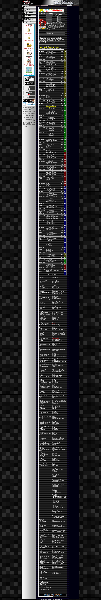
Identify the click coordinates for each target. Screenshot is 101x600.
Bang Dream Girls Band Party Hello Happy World (44, 291)
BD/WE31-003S (42, 68)
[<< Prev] (40, 12)
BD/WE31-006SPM (41, 90)
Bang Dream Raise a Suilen (44, 300)
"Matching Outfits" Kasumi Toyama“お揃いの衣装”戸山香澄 (50, 267)
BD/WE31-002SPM (41, 63)
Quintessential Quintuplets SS (57, 447)
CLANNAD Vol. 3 (42, 528)
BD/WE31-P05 (41, 267)
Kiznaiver (41, 374)
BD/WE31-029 (41, 240)
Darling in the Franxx (43, 316)
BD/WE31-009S (42, 108)
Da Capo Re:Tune (55, 315)
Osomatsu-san (54, 431)
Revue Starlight (42, 430)
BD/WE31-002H (42, 59)
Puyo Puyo (41, 418)
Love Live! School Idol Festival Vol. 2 (58, 400)
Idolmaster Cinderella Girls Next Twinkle (59, 361)
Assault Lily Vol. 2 (55, 285)
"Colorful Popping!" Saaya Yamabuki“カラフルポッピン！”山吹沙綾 (51, 166)
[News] (29, 6)
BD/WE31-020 (41, 179)
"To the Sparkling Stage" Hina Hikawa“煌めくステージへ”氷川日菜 (51, 64)
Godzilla (41, 335)
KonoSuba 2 (54, 384)
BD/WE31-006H (42, 86)
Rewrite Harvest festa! (56, 463)
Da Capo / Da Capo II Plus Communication (56, 311)
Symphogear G (54, 490)
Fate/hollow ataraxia (43, 543)
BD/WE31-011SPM (41, 124)
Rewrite (53, 462)
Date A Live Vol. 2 (55, 319)
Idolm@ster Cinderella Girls (44, 354)
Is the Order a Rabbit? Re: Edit (57, 367)
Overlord (41, 410)
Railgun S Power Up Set (56, 569)
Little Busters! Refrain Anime (44, 562)
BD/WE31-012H (42, 127)
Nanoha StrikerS (42, 405)
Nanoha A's (54, 421)
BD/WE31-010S (42, 115)
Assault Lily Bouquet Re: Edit (44, 283)
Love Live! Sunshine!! (43, 388)
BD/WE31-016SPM (41, 158)
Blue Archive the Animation (56, 298)
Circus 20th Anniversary (56, 305)
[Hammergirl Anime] (29, 105)
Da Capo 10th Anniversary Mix (45, 312)
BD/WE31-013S (42, 135)
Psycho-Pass (42, 577)
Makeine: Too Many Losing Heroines (58, 414)
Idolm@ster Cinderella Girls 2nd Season (59, 356)
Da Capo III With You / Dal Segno (57, 314)
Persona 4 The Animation (44, 412)
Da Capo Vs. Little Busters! (44, 534)
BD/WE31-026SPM (41, 225)
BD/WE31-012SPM (41, 131)
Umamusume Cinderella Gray (57, 511)
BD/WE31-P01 (41, 254)
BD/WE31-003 (41, 64)
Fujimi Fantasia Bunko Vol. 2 (44, 330)
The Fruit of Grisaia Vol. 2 (56, 503)
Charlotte (41, 308)
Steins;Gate (54, 477)
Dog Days (41, 540)
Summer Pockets (42, 441)
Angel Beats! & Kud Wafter (44, 279)
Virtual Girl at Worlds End (44, 591)
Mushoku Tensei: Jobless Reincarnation (43, 403)
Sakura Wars (42, 435)
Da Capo (41, 315)
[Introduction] (29, 8)
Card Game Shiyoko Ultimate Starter (58, 531)
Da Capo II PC (42, 532)
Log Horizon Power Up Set (56, 553)
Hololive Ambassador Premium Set (58, 537)
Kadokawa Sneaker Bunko (44, 366)
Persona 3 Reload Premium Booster (58, 566)
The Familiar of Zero (43, 452)
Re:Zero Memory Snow (56, 455)
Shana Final (42, 580)
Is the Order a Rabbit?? (43, 363)
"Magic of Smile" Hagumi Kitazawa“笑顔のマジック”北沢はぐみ (50, 85)
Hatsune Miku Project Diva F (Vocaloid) (58, 349)
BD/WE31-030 (41, 247)
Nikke (40, 406)
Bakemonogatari (42, 287)
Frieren (41, 328)
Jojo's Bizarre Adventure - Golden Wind (58, 370)
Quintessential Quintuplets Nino (45, 422)
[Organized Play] (29, 18)
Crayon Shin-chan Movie (44, 309)
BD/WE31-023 (41, 200)
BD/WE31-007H (42, 95)
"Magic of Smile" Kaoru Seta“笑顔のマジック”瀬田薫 (50, 78)
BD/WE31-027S (42, 230)
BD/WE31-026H (42, 222)
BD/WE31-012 (41, 125)
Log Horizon (42, 380)
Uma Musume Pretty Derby (44, 458)
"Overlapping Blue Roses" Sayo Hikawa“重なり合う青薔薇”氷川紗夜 (51, 207)
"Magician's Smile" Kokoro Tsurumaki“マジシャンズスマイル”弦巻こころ (51, 254)
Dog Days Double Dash (43, 539)
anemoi (41, 466)
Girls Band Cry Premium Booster (57, 535)
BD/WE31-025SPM (41, 219)
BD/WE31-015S (42, 151)
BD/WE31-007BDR (41, 93)
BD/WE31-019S (42, 176)
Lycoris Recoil (42, 391)
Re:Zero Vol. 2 (54, 456)
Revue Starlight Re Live (56, 461)
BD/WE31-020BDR (41, 181)
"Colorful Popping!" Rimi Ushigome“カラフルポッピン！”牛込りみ (51, 173)
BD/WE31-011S (42, 122)
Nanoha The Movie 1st (43, 571)
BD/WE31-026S (42, 223)
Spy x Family (42, 439)
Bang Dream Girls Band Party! (57, 293)
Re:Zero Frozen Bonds (43, 578)
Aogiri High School (43, 281)
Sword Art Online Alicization (44, 443)
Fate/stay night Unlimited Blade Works (58, 333)
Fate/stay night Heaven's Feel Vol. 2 (58, 332)
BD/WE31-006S (42, 88)
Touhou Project (42, 456)
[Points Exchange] (29, 19)
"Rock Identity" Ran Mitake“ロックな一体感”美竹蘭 (49, 257)
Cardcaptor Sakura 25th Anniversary (58, 301)
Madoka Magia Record (56, 411)
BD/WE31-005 (41, 78)
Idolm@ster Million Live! (44, 355)
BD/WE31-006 (41, 85)
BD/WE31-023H (42, 201)
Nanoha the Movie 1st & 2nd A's (57, 425)
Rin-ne (41, 579)
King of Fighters (55, 382)
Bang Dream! (42, 301)
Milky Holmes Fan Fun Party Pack (58, 562)
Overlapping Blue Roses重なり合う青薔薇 (49, 247)
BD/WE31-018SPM (41, 171)
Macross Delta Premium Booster (57, 561)
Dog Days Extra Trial (55, 534)
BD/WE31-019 (41, 173)
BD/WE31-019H (42, 174)
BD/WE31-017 (41, 159)
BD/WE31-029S (42, 245)
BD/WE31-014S (42, 142)
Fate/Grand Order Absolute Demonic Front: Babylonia (44, 324)
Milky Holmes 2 (54, 416)
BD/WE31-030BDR (41, 249)
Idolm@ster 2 (42, 352)
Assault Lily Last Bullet (56, 284)
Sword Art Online (55, 485)
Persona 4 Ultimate (43, 575)
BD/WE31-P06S (42, 273)
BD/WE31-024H (42, 208)
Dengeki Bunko (42, 319)
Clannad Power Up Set (56, 532)
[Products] (29, 11)
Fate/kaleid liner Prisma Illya (44, 545)
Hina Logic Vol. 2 (42, 554)
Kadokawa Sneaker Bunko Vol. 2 (45, 367)
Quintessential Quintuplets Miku (45, 421)
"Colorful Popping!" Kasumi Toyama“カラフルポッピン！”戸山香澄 (51, 152)
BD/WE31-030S (42, 252)
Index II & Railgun (43, 361)
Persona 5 (41, 414)
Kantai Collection (42, 370)
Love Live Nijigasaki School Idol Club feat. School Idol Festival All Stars (44, 385)
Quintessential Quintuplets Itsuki (45, 420)
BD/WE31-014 (41, 139)
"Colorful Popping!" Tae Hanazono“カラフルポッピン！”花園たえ (50, 220)
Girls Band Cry (42, 333)
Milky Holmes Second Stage (44, 399)
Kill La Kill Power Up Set (56, 551)
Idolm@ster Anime (43, 353)
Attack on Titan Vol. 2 (55, 287)
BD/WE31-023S (42, 203)
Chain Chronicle (42, 306)
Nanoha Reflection (55, 423)
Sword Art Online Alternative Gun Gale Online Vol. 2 (44, 583)
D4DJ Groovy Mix (42, 310)
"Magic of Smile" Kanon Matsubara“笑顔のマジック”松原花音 (51, 51)
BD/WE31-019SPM (41, 178)
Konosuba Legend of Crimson (57, 387)
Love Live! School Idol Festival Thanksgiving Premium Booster (57, 558)
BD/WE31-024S (42, 210)
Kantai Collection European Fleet (57, 377)
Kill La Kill (41, 372)
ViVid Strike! (42, 459)
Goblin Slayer (42, 334)
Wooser (41, 592)
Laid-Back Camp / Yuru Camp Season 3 (59, 388)
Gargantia (41, 331)
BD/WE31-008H (42, 100)
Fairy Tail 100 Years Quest (56, 325)
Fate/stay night (54, 331)
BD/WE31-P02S (42, 259)
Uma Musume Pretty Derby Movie (58, 510)
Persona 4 (41, 413)
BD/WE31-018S (42, 169)
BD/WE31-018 (41, 166)
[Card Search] (29, 15)
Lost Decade (42, 381)
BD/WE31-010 (41, 112)
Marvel (41, 397)
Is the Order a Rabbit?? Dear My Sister (58, 369)
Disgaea (41, 320)
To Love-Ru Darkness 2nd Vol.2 (57, 505)
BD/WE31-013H (42, 134)
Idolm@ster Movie (55, 360)
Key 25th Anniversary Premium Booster (58, 550)
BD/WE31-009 (41, 105)
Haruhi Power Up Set (55, 536)
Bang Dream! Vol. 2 (55, 296)
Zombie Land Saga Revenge (44, 465)
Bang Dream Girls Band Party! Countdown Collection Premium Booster (58, 526)
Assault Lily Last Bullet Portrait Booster (58, 521)
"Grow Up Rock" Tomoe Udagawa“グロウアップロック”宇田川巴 (50, 105)
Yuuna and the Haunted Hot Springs (58, 516)
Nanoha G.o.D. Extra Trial (44, 404)
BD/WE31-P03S (42, 262)
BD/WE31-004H (42, 73)
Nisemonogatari (55, 428)
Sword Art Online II (43, 584)
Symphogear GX (55, 491)
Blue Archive (42, 302)
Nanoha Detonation (55, 422)
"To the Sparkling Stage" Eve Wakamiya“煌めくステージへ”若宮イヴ (51, 139)
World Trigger (42, 461)
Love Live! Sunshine (55, 403)
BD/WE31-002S (42, 61)
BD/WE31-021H (42, 188)
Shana (41, 437)
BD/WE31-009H (42, 107)
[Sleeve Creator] (29, 14)
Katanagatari (42, 559)
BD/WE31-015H (42, 149)
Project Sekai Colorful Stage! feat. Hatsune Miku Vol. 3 (58, 443)
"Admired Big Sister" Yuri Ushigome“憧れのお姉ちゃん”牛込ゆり (51, 261)
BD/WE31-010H (42, 113)
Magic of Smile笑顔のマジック (48, 92)
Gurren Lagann (42, 336)
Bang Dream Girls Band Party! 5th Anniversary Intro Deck (58, 524)
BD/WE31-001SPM (41, 56)
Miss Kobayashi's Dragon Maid (45, 401)
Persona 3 (41, 411)
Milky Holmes (42, 400)
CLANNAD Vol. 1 (42, 527)
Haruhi (41, 337)
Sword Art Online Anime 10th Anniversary (59, 484)
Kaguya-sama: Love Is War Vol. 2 (57, 373)
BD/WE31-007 (41, 91)
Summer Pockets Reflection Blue (57, 479)
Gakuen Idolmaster (55, 341)
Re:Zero (41, 428)
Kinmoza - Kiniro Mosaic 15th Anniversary (59, 383)
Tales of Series (42, 447)
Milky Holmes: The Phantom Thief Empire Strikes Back (45, 570)
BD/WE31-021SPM (41, 192)
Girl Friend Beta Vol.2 (56, 343)
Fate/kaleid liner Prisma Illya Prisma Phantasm (44, 547)
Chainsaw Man (42, 307)
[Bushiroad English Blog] (29, 101)
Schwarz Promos (55, 572)
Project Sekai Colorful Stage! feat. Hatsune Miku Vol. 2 (58, 441)
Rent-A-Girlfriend (42, 429)
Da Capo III (41, 313)
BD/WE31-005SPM (41, 83)
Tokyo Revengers (42, 455)
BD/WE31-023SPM (41, 205)
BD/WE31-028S (42, 237)
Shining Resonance (43, 581)
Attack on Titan (42, 284)
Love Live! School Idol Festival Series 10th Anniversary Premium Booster (58, 554)
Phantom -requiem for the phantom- (58, 436)
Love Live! (41, 389)
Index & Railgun (55, 363)
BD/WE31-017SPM (41, 164)
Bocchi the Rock (42, 303)
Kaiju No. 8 (41, 368)
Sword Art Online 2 (43, 442)
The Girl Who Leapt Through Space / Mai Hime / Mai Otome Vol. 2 (45, 590)
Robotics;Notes (42, 431)
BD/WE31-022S (42, 196)
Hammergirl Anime (29, 25)
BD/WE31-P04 (41, 264)
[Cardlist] (29, 12)
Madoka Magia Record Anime (44, 393)
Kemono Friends (42, 371)
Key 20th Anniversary (55, 379)
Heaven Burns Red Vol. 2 (56, 351)
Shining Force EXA (43, 438)
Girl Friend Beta (42, 332)
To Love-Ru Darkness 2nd (44, 454)
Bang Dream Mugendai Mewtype (45, 299)
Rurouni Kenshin (42, 432)
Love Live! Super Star (56, 406)
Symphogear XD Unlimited (56, 492)
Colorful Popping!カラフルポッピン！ (48, 180)
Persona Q (41, 576)
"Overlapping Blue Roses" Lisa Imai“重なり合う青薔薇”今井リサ (51, 200)
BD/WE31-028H (42, 235)
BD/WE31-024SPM (41, 212)
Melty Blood (42, 398)
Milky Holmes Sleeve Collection (57, 563)
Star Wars (41, 440)
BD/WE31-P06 (41, 271)
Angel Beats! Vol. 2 (43, 521)
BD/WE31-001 (41, 51)
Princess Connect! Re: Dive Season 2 (58, 438)
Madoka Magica (42, 394)
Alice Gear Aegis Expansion (57, 279)
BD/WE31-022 (41, 193)
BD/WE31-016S (42, 156)
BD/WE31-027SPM (41, 232)
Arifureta (41, 282)
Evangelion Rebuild (55, 324)
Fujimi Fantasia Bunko (43, 329)
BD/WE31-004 (41, 71)
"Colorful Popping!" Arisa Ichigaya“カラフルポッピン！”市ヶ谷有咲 (50, 186)
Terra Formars (42, 448)
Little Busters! (42, 379)
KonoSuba (41, 375)
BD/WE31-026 (41, 220)
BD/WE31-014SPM (41, 144)
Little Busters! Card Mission (44, 560)
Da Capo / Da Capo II (43, 529)
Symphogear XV (55, 493)
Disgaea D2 (42, 538)
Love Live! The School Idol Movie (45, 565)
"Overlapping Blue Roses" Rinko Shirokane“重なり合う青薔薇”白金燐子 (52, 227)
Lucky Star (41, 390)
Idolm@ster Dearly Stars (44, 555)
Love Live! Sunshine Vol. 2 (56, 405)
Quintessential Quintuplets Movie (57, 446)
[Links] (29, 22)
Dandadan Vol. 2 (55, 316)
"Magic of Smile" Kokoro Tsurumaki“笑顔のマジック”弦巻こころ (51, 71)
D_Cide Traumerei (43, 311)
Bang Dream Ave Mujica (44, 288)
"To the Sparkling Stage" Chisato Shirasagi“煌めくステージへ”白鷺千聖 (52, 213)
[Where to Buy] (29, 21)
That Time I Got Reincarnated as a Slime (59, 496)
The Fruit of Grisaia (43, 453)
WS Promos (54, 574)
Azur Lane (41, 286)
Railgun (41, 425)
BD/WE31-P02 (41, 257)
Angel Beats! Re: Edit (43, 280)
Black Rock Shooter (43, 525)
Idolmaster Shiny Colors (44, 360)
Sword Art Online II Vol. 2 (44, 585)
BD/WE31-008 (41, 98)
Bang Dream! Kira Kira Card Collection (58, 530)
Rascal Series (54, 453)
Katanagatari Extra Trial (56, 549)
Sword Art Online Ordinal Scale (57, 486)
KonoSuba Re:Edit (55, 386)
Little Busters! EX (42, 561)
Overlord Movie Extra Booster (57, 565)
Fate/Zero (41, 325)
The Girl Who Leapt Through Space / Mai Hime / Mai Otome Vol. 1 (45, 587)
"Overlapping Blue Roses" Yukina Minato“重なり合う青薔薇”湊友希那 (51, 193)
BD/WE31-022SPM (41, 198)
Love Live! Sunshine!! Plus (44, 387)
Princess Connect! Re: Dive (44, 415)
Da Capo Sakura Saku (43, 533)
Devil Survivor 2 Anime (43, 536)
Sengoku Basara (42, 436)
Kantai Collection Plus (43, 369)
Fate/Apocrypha (42, 322)
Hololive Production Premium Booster (58, 538)
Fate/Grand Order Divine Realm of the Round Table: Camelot (58, 330)
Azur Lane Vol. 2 (55, 289)
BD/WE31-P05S (42, 269)
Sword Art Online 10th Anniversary (58, 480)
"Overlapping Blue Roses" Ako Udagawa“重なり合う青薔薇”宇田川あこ (51, 234)
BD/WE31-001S (42, 54)
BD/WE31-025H (42, 215)
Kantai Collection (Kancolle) (57, 375)
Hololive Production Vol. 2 (56, 352)
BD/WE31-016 (41, 152)
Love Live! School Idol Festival (45, 386)
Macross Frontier (42, 392)
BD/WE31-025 (41, 213)
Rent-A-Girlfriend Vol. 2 (56, 458)
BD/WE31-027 (41, 227)
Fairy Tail (41, 321)
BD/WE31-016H (42, 154)
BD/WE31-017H (42, 161)
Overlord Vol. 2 (54, 433)
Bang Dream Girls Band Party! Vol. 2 (58, 294)
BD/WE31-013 (41, 132)
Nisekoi (41, 407)
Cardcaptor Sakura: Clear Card (45, 305)
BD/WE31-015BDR (41, 148)
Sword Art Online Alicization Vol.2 (57, 482)
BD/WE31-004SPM (41, 76)
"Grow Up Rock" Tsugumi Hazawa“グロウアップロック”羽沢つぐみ (50, 98)
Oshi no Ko (41, 409)
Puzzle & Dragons (43, 419)
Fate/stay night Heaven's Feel (57, 336)
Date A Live (41, 317)
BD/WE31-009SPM (41, 110)
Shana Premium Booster (56, 573)
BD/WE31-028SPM (41, 239)
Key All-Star (54, 380)
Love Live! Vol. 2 (55, 407)
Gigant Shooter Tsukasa (44, 549)
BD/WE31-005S (42, 81)
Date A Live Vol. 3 (55, 320)
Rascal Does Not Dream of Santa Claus (59, 451)
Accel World (42, 278)
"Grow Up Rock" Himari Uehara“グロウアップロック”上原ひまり (50, 119)
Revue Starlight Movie (56, 460)
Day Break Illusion (43, 318)
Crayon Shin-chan (55, 306)
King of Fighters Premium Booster (58, 552)
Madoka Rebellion (55, 413)
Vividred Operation (43, 460)
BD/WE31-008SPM (41, 104)
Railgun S (54, 448)
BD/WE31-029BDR (41, 242)
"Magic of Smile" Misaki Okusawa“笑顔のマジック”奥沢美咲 (50, 58)
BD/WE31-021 (41, 186)
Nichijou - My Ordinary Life (44, 572)
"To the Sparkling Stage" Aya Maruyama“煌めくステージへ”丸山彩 (51, 159)
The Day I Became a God (44, 451)
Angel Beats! (42, 520)
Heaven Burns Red (43, 340)
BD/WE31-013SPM (41, 137)
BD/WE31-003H (42, 66)
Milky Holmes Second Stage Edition (58, 418)
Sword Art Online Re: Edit (56, 487)
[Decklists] (29, 16)
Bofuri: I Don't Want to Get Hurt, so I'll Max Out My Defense (44, 304)
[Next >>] (63, 12)
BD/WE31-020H (42, 183)
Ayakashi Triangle (42, 285)
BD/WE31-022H (42, 195)
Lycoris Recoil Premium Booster (57, 560)
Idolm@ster (41, 356)
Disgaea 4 (41, 537)
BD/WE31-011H (42, 120)
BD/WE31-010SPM (41, 117)
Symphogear (42, 446)
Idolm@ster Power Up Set (56, 542)
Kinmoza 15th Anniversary (44, 373)
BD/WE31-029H (42, 244)
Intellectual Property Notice (58, 599)
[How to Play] (29, 9)
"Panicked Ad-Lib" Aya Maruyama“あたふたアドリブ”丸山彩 (50, 264)
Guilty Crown (54, 345)
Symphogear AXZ (55, 488)
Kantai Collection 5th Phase (57, 376)
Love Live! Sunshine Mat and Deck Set (58, 559)
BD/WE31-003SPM (41, 70)
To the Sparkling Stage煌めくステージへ (49, 240)
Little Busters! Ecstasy (43, 378)
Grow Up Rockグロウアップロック (48, 146)
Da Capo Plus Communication (45, 314)
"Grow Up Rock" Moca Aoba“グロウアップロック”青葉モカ (50, 125)
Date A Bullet (42, 535)
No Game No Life (42, 408)
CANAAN (41, 526)
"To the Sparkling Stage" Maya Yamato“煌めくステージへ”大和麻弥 (51, 112)
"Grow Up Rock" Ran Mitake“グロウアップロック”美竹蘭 (50, 132)
